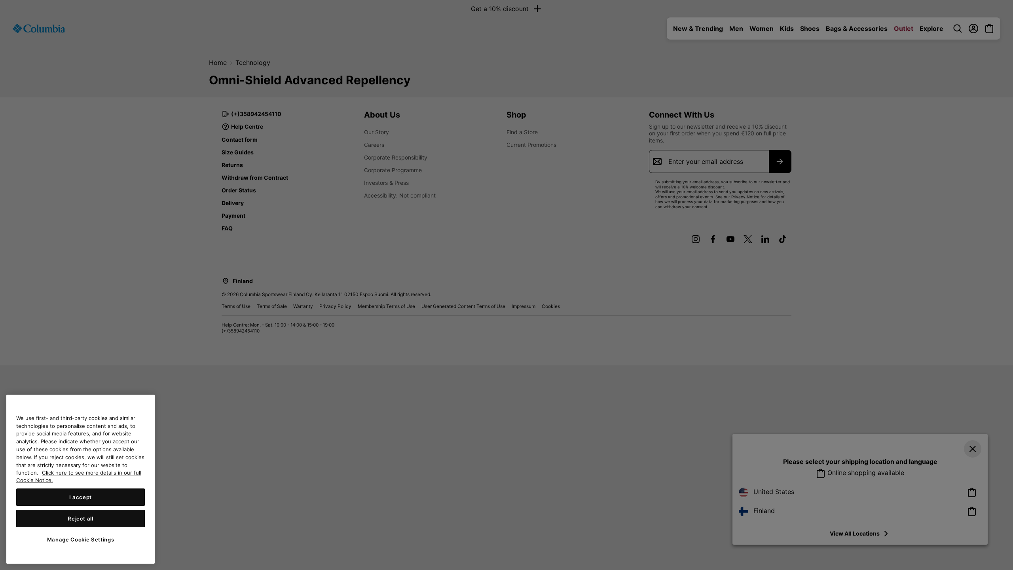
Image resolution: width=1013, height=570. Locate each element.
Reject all (80, 518)
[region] (80, 479)
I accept (80, 497)
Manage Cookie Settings (80, 539)
